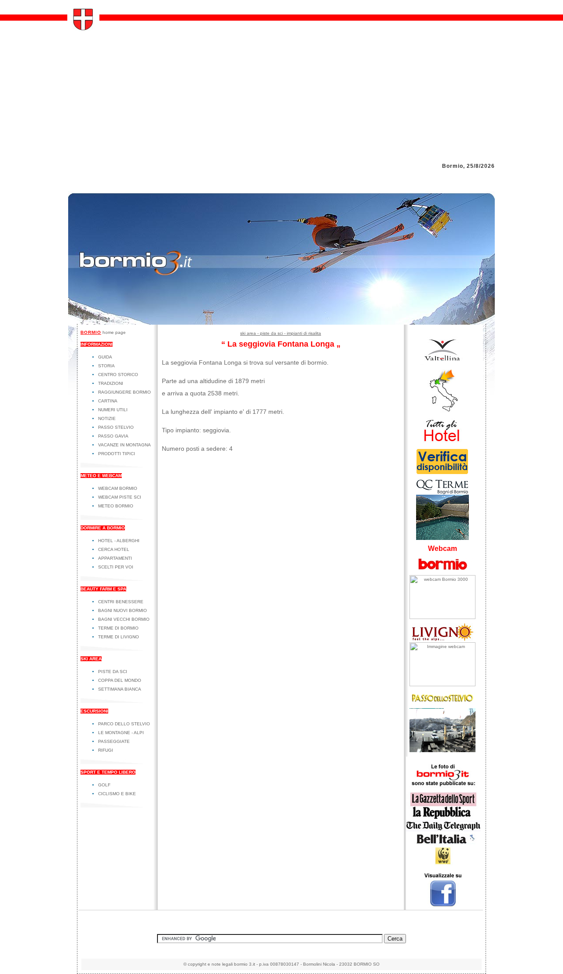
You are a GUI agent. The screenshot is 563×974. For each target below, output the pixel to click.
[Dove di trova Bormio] (442, 411)
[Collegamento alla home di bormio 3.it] (83, 29)
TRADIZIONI (110, 383)
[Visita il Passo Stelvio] (442, 750)
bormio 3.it (244, 964)
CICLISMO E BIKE (117, 793)
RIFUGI (105, 750)
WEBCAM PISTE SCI (119, 497)
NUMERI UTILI (113, 409)
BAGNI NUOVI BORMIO (122, 610)
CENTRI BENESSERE (120, 601)
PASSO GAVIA (113, 436)
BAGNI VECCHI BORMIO (124, 619)
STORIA (106, 365)
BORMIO (90, 332)
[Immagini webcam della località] (442, 617)
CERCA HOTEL (113, 549)
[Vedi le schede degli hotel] (442, 442)
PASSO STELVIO (116, 427)
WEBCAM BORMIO (117, 488)
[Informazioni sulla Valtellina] (442, 363)
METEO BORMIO (115, 505)
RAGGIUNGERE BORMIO (124, 392)
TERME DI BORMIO (118, 628)
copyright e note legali (210, 964)
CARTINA (107, 400)
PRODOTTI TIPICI (116, 453)
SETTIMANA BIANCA (119, 689)
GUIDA (105, 357)
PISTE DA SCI (112, 671)
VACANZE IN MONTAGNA (124, 444)
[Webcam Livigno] (442, 684)
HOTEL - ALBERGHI (118, 540)
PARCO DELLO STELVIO (124, 723)
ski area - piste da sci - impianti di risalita (280, 333)
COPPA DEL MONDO (119, 680)
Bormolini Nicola (319, 964)
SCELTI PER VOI (115, 567)
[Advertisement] (281, 97)
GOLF (104, 784)
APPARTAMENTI (115, 558)
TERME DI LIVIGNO (118, 636)
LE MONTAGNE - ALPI (121, 732)
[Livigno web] (442, 640)
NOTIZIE (107, 418)
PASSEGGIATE (114, 741)
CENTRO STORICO (118, 374)
